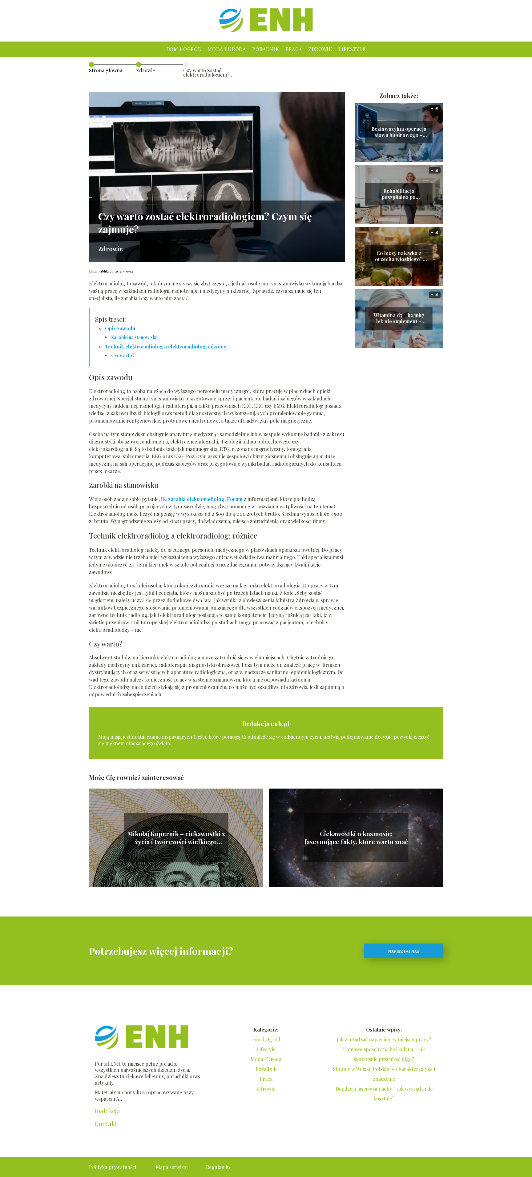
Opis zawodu (120, 328)
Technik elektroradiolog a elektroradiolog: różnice (165, 346)
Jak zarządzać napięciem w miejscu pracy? (384, 1039)
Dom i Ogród (184, 49)
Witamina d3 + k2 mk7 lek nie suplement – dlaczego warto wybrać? (398, 318)
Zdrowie (320, 49)
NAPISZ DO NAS (403, 951)
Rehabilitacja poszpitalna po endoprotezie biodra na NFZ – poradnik (398, 194)
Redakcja (107, 1111)
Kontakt (106, 1124)
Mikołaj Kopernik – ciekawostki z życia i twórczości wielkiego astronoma (176, 838)
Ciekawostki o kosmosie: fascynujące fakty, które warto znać (356, 838)
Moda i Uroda (227, 49)
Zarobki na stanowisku (134, 337)
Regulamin (218, 1167)
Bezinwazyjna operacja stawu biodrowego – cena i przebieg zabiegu (398, 132)
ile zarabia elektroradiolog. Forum (202, 499)
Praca (293, 49)
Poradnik (265, 49)
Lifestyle (352, 49)
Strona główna (105, 70)
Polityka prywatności (112, 1167)
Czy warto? (123, 355)
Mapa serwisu (171, 1167)
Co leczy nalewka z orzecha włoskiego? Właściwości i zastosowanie (399, 256)
